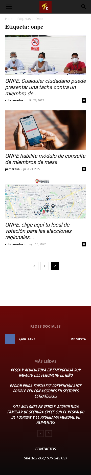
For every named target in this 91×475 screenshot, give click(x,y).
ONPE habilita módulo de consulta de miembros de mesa (45, 159)
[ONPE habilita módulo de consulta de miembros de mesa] (45, 130)
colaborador (14, 100)
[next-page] (49, 433)
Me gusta (78, 339)
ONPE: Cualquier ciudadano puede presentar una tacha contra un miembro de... (45, 87)
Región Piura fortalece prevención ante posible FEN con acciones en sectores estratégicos (45, 391)
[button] (9, 7)
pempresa (12, 169)
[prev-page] (34, 266)
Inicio (9, 19)
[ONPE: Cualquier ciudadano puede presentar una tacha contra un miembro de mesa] (45, 55)
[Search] (84, 7)
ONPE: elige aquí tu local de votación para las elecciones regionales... (38, 231)
